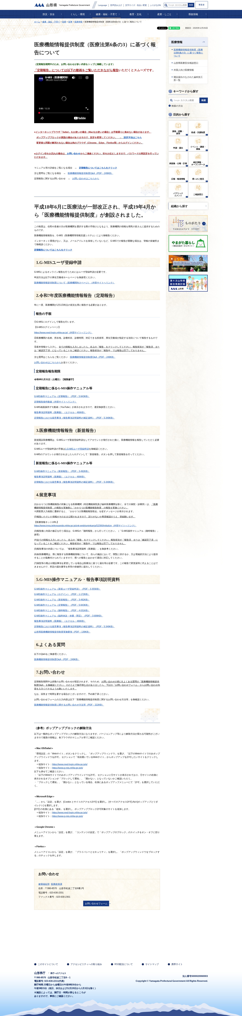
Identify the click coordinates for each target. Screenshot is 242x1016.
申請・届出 (178, 148)
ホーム (37, 22)
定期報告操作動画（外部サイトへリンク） (55, 402)
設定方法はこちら (133, 137)
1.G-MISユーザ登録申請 (77, 449)
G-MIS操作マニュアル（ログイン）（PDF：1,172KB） (62, 594)
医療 (64, 22)
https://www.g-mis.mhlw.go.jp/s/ (67, 768)
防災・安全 (49, 14)
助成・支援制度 (198, 132)
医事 (70, 22)
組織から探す (179, 206)
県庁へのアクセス (58, 973)
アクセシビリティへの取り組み (86, 964)
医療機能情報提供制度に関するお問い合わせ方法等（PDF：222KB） (69, 705)
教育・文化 (135, 14)
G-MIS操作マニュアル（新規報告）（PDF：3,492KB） (62, 471)
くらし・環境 (77, 14)
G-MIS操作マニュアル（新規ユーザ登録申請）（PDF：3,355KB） (67, 589)
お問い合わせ (73, 153)
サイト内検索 (166, 5)
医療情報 (78, 22)
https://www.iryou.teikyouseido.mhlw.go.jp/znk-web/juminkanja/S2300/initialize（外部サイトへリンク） (85, 525)
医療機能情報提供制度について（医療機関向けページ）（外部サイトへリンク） (74, 283)
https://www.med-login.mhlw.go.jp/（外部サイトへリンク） (63, 332)
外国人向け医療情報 (184, 70)
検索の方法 (177, 106)
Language (102, 5)
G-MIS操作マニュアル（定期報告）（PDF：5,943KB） (62, 396)
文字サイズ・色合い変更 (136, 5)
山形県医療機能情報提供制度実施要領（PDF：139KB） (62, 632)
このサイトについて (48, 964)
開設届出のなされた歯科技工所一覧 (188, 78)
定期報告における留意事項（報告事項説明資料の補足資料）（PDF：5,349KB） (74, 418)
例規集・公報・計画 (178, 163)
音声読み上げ (116, 5)
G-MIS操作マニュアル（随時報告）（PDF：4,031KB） (62, 610)
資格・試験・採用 (178, 132)
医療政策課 (56, 884)
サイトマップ (152, 964)
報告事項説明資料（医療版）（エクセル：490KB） (60, 412)
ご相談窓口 (198, 194)
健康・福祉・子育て (106, 14)
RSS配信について (124, 964)
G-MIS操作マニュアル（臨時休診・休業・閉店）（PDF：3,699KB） (68, 616)
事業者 (201, 5)
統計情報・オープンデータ (198, 163)
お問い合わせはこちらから (85, 178)
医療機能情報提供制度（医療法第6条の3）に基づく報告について (188, 53)
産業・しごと (164, 14)
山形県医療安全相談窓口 (186, 63)
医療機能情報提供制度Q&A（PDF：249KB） (90, 173)
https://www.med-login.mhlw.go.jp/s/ (69, 764)
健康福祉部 (44, 884)
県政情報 (193, 14)
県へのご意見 (198, 179)
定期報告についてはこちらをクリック (98, 168)
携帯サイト (177, 964)
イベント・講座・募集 (198, 148)
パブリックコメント (178, 194)
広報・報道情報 (178, 179)
